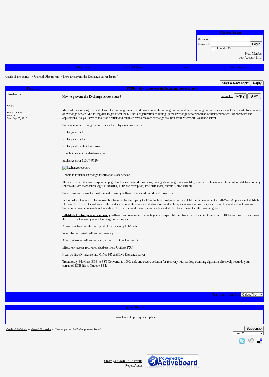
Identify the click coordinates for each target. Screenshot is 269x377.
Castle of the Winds (17, 76)
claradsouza (14, 94)
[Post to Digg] (251, 341)
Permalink (227, 96)
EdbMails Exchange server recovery (86, 215)
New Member (253, 53)
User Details (237, 67)
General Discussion (46, 76)
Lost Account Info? (250, 57)
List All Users (134, 67)
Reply (257, 83)
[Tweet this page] (242, 341)
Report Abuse (133, 366)
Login (256, 44)
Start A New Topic (235, 83)
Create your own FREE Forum (123, 361)
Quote (254, 96)
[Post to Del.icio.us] (260, 341)
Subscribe (254, 328)
